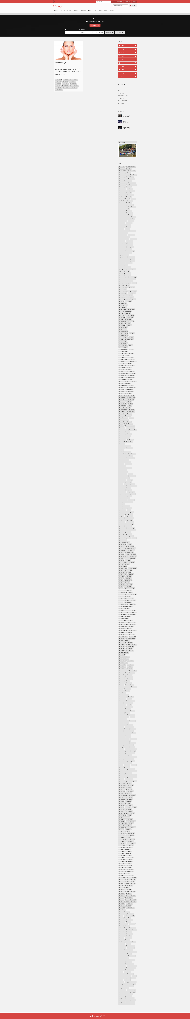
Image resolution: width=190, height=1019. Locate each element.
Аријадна (128, 532)
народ (128, 431)
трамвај (122, 560)
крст (134, 941)
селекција (74, 83)
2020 (122, 66)
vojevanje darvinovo (125, 957)
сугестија (122, 210)
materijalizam (123, 540)
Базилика (129, 248)
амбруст (129, 578)
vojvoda (131, 357)
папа (131, 242)
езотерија (123, 821)
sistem (122, 690)
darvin (122, 963)
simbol (122, 570)
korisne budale (130, 552)
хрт (135, 610)
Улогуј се (128, 1)
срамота (122, 572)
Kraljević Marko (124, 592)
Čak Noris (128, 849)
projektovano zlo (124, 343)
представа (129, 463)
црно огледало (132, 397)
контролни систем (131, 530)
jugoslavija (123, 325)
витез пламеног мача (125, 216)
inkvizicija (122, 489)
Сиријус (129, 186)
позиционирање (124, 429)
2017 (122, 76)
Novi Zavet (129, 773)
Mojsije (122, 775)
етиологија (123, 634)
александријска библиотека (126, 281)
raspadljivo (123, 674)
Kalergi (122, 594)
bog (134, 751)
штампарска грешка (125, 238)
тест (130, 544)
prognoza (122, 644)
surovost (132, 672)
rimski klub (123, 496)
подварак (130, 859)
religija (122, 831)
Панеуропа (128, 602)
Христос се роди (132, 184)
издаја (129, 576)
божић (129, 192)
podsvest (122, 809)
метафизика (123, 805)
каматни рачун (132, 989)
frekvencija (128, 741)
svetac (127, 588)
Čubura (129, 628)
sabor (127, 624)
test (135, 538)
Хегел (122, 885)
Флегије (128, 735)
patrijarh (122, 851)
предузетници (123, 985)
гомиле (128, 564)
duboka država (123, 365)
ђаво (129, 680)
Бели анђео (132, 614)
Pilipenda (133, 287)
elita (128, 554)
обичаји (122, 941)
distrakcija (73, 81)
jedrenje (122, 622)
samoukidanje (123, 321)
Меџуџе (128, 381)
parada (129, 893)
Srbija (122, 323)
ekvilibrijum (123, 692)
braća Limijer (132, 453)
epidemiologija (130, 650)
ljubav (128, 712)
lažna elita (133, 720)
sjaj (121, 716)
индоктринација (75, 85)
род (121, 180)
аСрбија (54, 14)
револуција (130, 933)
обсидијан (123, 401)
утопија (129, 325)
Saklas (128, 228)
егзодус (75, 87)
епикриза (122, 638)
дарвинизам (132, 1000)
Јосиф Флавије (123, 257)
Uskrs (122, 383)
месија (122, 761)
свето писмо (123, 188)
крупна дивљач (131, 945)
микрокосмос (128, 180)
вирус (122, 548)
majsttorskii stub (124, 720)
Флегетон (122, 737)
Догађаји (83, 10)
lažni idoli (122, 648)
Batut (135, 299)
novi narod (59, 79)
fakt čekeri (132, 550)
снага (122, 925)
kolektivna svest (130, 871)
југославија (129, 319)
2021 (122, 63)
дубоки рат (132, 375)
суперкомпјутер (124, 327)
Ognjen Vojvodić (124, 359)
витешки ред (123, 246)
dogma (134, 206)
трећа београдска (124, 335)
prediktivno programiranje (126, 481)
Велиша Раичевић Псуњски (126, 606)
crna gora (128, 323)
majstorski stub (124, 718)
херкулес (122, 315)
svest (135, 807)
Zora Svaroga (123, 833)
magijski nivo (130, 391)
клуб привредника (124, 987)
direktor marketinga (125, 419)
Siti (133, 395)
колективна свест (132, 877)
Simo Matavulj (123, 289)
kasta (127, 722)
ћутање (122, 463)
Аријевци (122, 443)
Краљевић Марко (124, 604)
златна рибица (129, 885)
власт (129, 943)
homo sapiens (123, 955)
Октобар (122, 781)
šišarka (133, 218)
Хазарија (130, 520)
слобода (130, 668)
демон (122, 708)
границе (131, 512)
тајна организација (124, 658)
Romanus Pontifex (130, 753)
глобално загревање (125, 640)
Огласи (76, 10)
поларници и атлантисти (125, 273)
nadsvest (122, 202)
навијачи (129, 937)
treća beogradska (124, 347)
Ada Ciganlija (133, 630)
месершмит (129, 570)
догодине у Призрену (125, 498)
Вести (89, 10)
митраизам (123, 244)
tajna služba (133, 670)
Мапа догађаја (60, 63)
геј (127, 899)
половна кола (131, 1004)
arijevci (122, 425)
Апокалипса (123, 913)
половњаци (123, 1004)
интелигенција (129, 702)
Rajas (131, 592)
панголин (122, 861)
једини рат (123, 371)
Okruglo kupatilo (124, 630)
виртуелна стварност (125, 686)
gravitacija (131, 869)
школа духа (123, 397)
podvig (122, 582)
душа (128, 761)
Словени (131, 439)
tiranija (130, 479)
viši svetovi (123, 367)
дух (133, 761)
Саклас (122, 250)
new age (129, 829)
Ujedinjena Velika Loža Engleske (127, 297)
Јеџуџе (122, 381)
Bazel (132, 349)
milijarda (130, 263)
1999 (131, 379)
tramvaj (130, 295)
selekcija (59, 81)
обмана (130, 805)
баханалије (123, 668)
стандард (133, 992)
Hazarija (122, 526)
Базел (132, 337)
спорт (128, 939)
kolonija (130, 674)
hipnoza (128, 807)
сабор (127, 612)
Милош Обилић (124, 598)
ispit (121, 813)
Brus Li (130, 847)
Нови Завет (129, 779)
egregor (131, 204)
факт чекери (132, 558)
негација (130, 210)
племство (134, 899)
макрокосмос (123, 182)
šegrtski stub (131, 714)
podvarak (129, 863)
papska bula (130, 745)
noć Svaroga (123, 865)
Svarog (128, 831)
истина (128, 879)
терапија (122, 632)
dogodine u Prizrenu (125, 477)
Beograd (122, 457)
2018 (122, 73)
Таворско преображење (126, 311)
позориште (123, 508)
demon (130, 724)
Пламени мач (123, 550)
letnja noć (133, 624)
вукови (122, 616)
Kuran (122, 751)
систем (129, 682)
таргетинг (123, 427)
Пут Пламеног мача (132, 757)
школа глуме (123, 698)
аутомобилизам (131, 1002)
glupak (122, 494)
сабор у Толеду (124, 242)
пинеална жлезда (124, 333)
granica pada (131, 491)
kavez (129, 487)
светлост (122, 700)
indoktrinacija (74, 79)
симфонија (123, 909)
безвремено (123, 666)
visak (128, 891)
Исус (133, 190)
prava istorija (130, 524)
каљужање (131, 947)
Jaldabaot (122, 237)
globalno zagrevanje (125, 652)
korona (122, 867)
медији (122, 939)
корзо (130, 433)
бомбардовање (132, 387)
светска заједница (124, 174)
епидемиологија (131, 638)
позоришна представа (125, 506)
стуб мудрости (123, 329)
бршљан (122, 248)
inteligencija (123, 724)
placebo (127, 813)
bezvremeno (129, 676)
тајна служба (123, 660)
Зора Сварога (131, 835)
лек (128, 817)
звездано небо (123, 614)
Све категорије (122, 88)
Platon (127, 728)
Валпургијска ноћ (124, 923)
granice (129, 489)
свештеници (129, 897)
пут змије (122, 759)
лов (121, 949)
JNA (121, 271)
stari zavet (66, 83)
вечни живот (123, 642)
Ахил (127, 739)
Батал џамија (130, 522)
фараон (122, 779)
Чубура (128, 616)
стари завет (59, 89)
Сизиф (133, 710)
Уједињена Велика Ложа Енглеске (128, 309)
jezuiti (122, 586)
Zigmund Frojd (123, 556)
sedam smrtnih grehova (125, 445)
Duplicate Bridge (132, 965)
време (130, 666)
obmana (129, 809)
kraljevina (132, 321)
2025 (122, 49)
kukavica (129, 534)
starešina (122, 919)
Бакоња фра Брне (124, 291)
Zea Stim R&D (98, 1016)
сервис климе (123, 994)
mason (122, 871)
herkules (129, 301)
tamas (122, 590)
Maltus (130, 496)
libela (134, 891)
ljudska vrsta (132, 955)
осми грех (123, 465)
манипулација (123, 819)
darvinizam (132, 959)
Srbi (133, 881)
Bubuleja (127, 271)
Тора (122, 765)
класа (122, 702)
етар (130, 405)
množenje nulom (130, 261)
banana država (130, 726)
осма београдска (124, 337)
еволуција (134, 984)
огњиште (132, 399)
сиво (134, 978)
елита (122, 564)
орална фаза (133, 429)
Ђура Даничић (131, 841)
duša (128, 747)
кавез (130, 508)
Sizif (121, 728)
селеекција (130, 791)
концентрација (130, 969)
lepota (129, 929)
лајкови (128, 560)
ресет (122, 532)
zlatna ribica (123, 889)
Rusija (129, 269)
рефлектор (131, 194)
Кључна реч (68, 29)
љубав (131, 696)
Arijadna (122, 538)
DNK (129, 237)
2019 (122, 69)
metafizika (130, 811)
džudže (130, 367)
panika (133, 259)
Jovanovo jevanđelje (130, 915)
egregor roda (123, 204)
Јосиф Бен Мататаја (124, 255)
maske (130, 865)
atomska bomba (124, 455)
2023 (122, 56)
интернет (131, 973)
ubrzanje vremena (132, 771)
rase (130, 953)
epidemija (130, 861)
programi (122, 485)
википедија (123, 973)
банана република (124, 710)
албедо (122, 608)
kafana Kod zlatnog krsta (125, 451)
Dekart (122, 891)
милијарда (123, 279)
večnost (122, 726)
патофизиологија (124, 636)
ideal (121, 873)
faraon (122, 773)
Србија (122, 319)
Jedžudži (122, 369)
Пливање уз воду (122, 100)
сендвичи (122, 921)
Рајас (122, 602)
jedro (131, 620)
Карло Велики (123, 253)
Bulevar (122, 937)
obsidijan (122, 391)
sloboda (130, 678)
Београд (133, 475)
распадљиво (123, 664)
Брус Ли (129, 853)
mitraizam (123, 222)
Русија (129, 283)
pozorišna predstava (130, 483)
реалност (122, 757)
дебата (131, 985)
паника (122, 275)
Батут (122, 313)
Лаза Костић (123, 843)
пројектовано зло (124, 331)
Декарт (127, 887)
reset (132, 536)
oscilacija (122, 534)
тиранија (132, 500)
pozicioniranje (131, 411)
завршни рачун (124, 574)
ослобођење (130, 176)
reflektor (130, 196)
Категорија (82, 29)
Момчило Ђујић (124, 351)
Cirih (131, 345)
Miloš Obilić (129, 586)
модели (128, 275)
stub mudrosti (123, 341)
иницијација (133, 927)
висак (134, 895)
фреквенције (131, 371)
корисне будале (124, 562)
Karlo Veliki (133, 230)
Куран (134, 765)
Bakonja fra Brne (124, 287)
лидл (129, 921)
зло (130, 510)
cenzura (134, 686)
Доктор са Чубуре (65, 65)
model (66, 79)
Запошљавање (103, 10)
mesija (122, 747)
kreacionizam (123, 959)
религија (122, 825)
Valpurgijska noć (124, 927)
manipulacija (123, 815)
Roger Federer (130, 963)
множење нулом (124, 277)
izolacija (66, 81)
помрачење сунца (124, 373)
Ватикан (128, 765)
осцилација (131, 528)
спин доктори (131, 998)
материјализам (131, 546)
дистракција (67, 87)
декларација (132, 178)
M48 (134, 269)
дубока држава (131, 377)
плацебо (122, 817)
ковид (131, 819)
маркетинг (123, 433)
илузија (122, 684)
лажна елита (123, 704)
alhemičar (129, 867)
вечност (128, 708)
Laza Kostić (123, 845)
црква (130, 855)
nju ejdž (122, 829)
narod (122, 415)
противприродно (124, 305)
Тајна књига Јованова (131, 548)
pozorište (122, 487)
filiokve (131, 220)
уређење (122, 166)
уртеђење (134, 174)
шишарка (134, 238)
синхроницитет (129, 730)
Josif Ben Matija (124, 234)
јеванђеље (123, 777)
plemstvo (122, 895)
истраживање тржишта (125, 435)
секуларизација (124, 823)
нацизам (133, 373)
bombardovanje (124, 385)
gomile (134, 554)
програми (123, 504)
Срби (134, 879)
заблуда (132, 562)
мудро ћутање (123, 469)
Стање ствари (121, 93)
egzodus (59, 83)
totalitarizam (123, 479)
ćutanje (122, 449)
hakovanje (128, 688)
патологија (133, 636)
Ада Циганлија (123, 620)
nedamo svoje (123, 170)
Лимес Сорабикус (130, 250)
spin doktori (123, 200)
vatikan (128, 751)
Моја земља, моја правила (126, 127)
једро (128, 608)
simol (122, 580)
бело (122, 980)
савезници (123, 387)
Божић (125, 121)
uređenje (122, 168)
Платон (122, 712)
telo (121, 741)
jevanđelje (123, 771)
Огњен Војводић (124, 353)
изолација (59, 87)
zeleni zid (130, 851)
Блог (95, 10)
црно (129, 978)
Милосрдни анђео (124, 992)
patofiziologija (131, 646)
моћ (130, 704)
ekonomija (123, 961)
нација (122, 431)
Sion (121, 917)
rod (129, 172)
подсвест (129, 801)
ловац (129, 941)
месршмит (123, 576)
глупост (122, 516)
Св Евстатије (123, 947)
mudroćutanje (123, 453)
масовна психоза (131, 279)
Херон (122, 735)
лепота (127, 925)
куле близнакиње (124, 475)
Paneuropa (129, 590)
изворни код (123, 405)
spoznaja (122, 837)
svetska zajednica (131, 166)
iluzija (128, 690)
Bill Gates (122, 967)
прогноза (130, 632)
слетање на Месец (124, 459)
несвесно (128, 803)
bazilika (122, 228)
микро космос (133, 182)
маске (129, 401)
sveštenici (122, 893)
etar (121, 395)
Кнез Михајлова (129, 441)
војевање (122, 1002)
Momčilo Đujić (123, 357)
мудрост (133, 923)
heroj (122, 588)
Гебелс (129, 905)
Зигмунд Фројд (124, 566)
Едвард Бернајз (124, 568)
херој (122, 600)
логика (122, 969)
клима (122, 996)
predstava (122, 447)
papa (129, 224)
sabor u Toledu (124, 220)
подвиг (131, 574)
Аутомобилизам (122, 105)
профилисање (131, 427)
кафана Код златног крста (126, 467)
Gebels (134, 901)
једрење (122, 610)
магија (131, 403)
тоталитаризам (123, 500)
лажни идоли (131, 634)
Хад (134, 732)
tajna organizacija (124, 670)
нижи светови (123, 375)
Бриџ (122, 971)
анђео (122, 881)
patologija (130, 648)
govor (128, 355)
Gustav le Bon (123, 558)
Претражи (118, 32)
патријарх (123, 857)
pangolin (122, 863)
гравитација (123, 877)
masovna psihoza (124, 265)
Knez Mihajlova (129, 423)
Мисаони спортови (123, 95)
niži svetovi (132, 365)
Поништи (108, 32)
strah (122, 483)
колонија (131, 664)
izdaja (128, 582)
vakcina (128, 749)
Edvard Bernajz (133, 556)
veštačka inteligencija (125, 656)
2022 (122, 59)
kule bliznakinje (131, 457)
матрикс (122, 546)
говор (132, 353)
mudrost (122, 929)
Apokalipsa (128, 917)
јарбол (129, 610)
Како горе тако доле (125, 190)
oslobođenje (132, 170)
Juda (135, 775)
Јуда (135, 781)
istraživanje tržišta (124, 417)
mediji (128, 198)
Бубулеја (122, 285)
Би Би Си (122, 905)
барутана (131, 246)
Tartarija (129, 526)
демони (122, 982)
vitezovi (122, 749)
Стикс (122, 739)
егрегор (122, 933)
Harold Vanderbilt (131, 967)
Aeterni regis (131, 769)
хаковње (122, 682)
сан (121, 612)
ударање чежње (130, 425)
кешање (128, 313)
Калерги (133, 604)
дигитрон (128, 971)
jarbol (129, 622)
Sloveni (130, 421)
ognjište (122, 389)
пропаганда (131, 875)
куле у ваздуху (123, 1000)
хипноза (130, 799)
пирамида (123, 943)
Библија (127, 767)
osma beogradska (124, 349)
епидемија (123, 859)
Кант (121, 887)
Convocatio (123, 769)
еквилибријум (130, 684)
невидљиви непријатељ (125, 732)
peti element (130, 389)
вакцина (129, 763)
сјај (130, 698)
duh (133, 747)
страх (122, 730)
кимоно (122, 853)
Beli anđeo (123, 628)
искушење (130, 212)
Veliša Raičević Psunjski (131, 594)
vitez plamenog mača (125, 206)
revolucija (130, 935)
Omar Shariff (123, 965)
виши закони (123, 184)
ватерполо (123, 194)
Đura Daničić (123, 847)
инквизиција (123, 510)
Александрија (123, 839)
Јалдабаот (132, 257)
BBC (121, 901)
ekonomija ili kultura (125, 951)
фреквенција (123, 755)
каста (122, 706)
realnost (133, 743)
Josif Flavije (132, 234)
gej (128, 895)
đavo (121, 688)
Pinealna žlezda (124, 345)
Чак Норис (123, 855)
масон (127, 873)
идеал (122, 879)
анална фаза (123, 439)
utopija (122, 339)
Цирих (132, 333)
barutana (122, 226)
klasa (121, 722)
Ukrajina (122, 269)
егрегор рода (123, 214)
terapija (131, 642)
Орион (130, 188)
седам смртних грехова (125, 461)
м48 (135, 283)
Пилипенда (134, 291)
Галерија (112, 10)
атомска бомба (124, 473)
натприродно (123, 307)
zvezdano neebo (124, 626)
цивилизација (131, 907)
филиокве (123, 240)
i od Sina (130, 222)
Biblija (122, 753)
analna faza (123, 421)
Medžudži (129, 369)
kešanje (122, 301)
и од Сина (131, 244)
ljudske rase (123, 953)
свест (122, 803)
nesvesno (122, 811)
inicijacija (122, 931)
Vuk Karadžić (131, 845)
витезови (122, 763)
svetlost (127, 716)
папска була (130, 759)
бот (135, 976)
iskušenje (129, 202)
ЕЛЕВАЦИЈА (121, 98)
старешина (131, 913)
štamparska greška (124, 218)
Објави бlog (94, 25)
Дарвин (132, 598)
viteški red (123, 224)
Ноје (121, 441)
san (121, 624)
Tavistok (127, 395)
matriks (129, 538)
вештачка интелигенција (126, 976)
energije (129, 363)
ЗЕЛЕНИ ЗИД (130, 857)
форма (133, 728)
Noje (121, 423)
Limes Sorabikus (124, 230)
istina (129, 644)
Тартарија (123, 522)
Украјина (122, 283)
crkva (122, 849)
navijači (122, 198)
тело (130, 755)
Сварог (129, 837)
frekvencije (123, 361)
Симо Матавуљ (124, 293)
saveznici (128, 383)
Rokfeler (127, 901)
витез (134, 216)
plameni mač (123, 544)
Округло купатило (124, 618)
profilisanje (123, 411)
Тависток (122, 407)
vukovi (132, 626)
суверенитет (123, 303)
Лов (119, 90)
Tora (135, 749)
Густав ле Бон (133, 568)
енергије (122, 377)
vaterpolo (122, 196)
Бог (121, 767)
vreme (122, 676)
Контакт (134, 1)
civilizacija (123, 903)
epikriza (122, 650)
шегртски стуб (123, 696)
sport (134, 198)
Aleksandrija (131, 833)
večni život (123, 654)
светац (127, 600)
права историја (130, 518)
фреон (131, 994)
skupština (122, 524)
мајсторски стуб (131, 700)
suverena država (124, 672)
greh (131, 455)
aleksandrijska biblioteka (125, 267)
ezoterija (129, 825)
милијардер (133, 277)
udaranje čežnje (124, 409)
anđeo (127, 883)
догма (131, 214)
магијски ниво (123, 403)
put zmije (122, 745)
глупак (131, 514)
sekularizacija (132, 827)
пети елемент (123, 399)
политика (122, 945)
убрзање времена (132, 777)
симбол (129, 572)
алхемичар (123, 875)
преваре (128, 980)
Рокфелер (123, 907)
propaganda (123, 869)
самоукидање (131, 315)
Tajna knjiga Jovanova (125, 542)
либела (122, 897)
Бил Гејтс (134, 739)
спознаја (122, 841)
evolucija (134, 951)
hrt (134, 622)
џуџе (135, 381)
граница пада (123, 514)
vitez (134, 588)
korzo (132, 417)
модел (58, 85)
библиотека (132, 839)
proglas (129, 168)
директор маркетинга (125, 437)
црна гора (123, 317)
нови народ (66, 85)
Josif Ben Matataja (124, 232)
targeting (132, 409)
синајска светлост (124, 984)
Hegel (130, 889)
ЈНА (128, 285)
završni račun (129, 580)
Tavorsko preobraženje (125, 299)
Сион (122, 915)
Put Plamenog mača (124, 743)
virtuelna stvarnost (124, 694)
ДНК (131, 253)
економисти (123, 989)
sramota (122, 578)
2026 (122, 46)
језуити (128, 596)
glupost (133, 494)
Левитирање (121, 103)
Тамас (134, 600)
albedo (122, 596)
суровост (131, 660)
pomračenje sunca (132, 361)
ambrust (130, 584)
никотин (122, 978)
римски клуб (129, 516)
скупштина (123, 520)
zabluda (122, 554)
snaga (135, 929)
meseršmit (123, 584)
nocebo (122, 807)
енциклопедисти (131, 821)
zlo (127, 494)
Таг (95, 29)
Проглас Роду (127, 115)
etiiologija (122, 646)
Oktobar (128, 775)
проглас (122, 176)
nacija (130, 413)
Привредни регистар (66, 10)
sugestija (130, 200)
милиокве (130, 240)
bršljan (129, 226)
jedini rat (132, 359)
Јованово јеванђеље (125, 911)
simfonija (130, 903)
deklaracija (123, 172)
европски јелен (129, 949)
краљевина (130, 317)
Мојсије (129, 781)
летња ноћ (134, 612)
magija (122, 393)
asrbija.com (129, 996)
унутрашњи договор (131, 982)
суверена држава (124, 662)
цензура (122, 680)
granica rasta (123, 491)
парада (122, 899)
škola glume (123, 714)
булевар (122, 935)
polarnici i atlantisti (124, 259)
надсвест (122, 212)
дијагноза (122, 998)
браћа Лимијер (124, 471)
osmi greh (130, 447)
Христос (122, 186)
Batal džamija (123, 528)
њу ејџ (132, 823)
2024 (122, 52)
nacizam (122, 363)
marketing (129, 415)
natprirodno (132, 293)
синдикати (130, 919)
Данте (129, 737)
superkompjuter (130, 339)
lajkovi (122, 552)
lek (133, 813)
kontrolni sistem (124, 536)
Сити (129, 407)
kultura (129, 961)
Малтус (122, 518)
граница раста (123, 512)
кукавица (122, 530)
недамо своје (123, 178)
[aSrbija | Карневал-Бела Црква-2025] (127, 150)
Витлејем (122, 192)
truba (134, 883)
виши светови (123, 379)
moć (133, 716)
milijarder (122, 263)
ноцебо (122, 801)
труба (128, 881)
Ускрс (132, 385)
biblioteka (122, 835)
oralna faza (123, 413)
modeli (122, 261)
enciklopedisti (123, 827)
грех (131, 473)
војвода (122, 355)
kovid (130, 815)
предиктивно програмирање (126, 502)
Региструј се (119, 1)
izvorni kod (129, 393)
